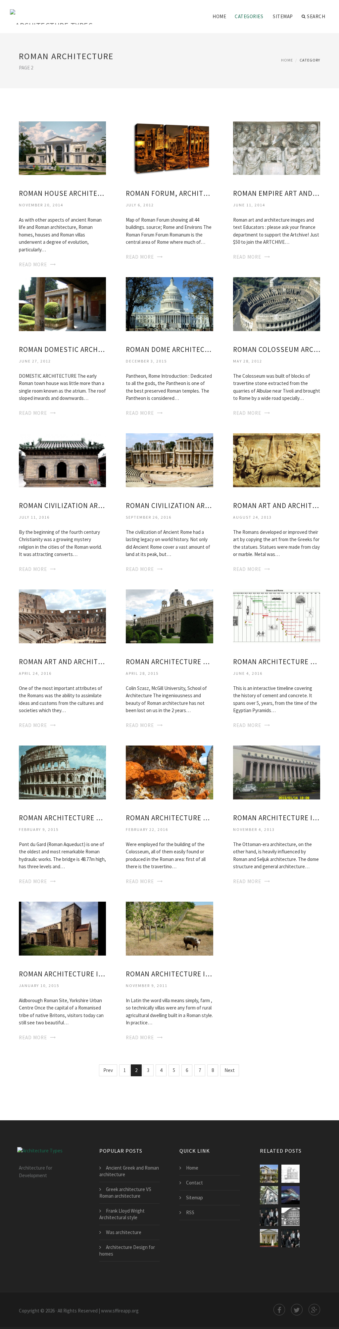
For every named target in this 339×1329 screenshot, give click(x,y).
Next (229, 1070)
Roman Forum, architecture (169, 193)
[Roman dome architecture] (169, 304)
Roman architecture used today (169, 661)
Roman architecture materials (169, 817)
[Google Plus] (314, 1309)
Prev (108, 1070)
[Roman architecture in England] (62, 928)
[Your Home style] (269, 1174)
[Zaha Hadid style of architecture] (290, 1195)
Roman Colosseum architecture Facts (276, 349)
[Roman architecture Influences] (276, 772)
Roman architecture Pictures (62, 817)
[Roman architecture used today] (169, 616)
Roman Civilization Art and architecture (62, 505)
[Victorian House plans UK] (290, 1174)
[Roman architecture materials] (169, 772)
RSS (190, 1212)
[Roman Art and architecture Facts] (62, 616)
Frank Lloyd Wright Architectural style (122, 1214)
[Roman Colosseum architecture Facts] (276, 304)
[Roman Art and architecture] (276, 460)
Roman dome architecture (169, 349)
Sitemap (283, 16)
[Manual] (290, 1217)
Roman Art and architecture (276, 505)
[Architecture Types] (51, 12)
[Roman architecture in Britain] (169, 928)
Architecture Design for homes (127, 1250)
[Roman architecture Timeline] (276, 616)
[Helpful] (269, 1217)
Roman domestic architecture (62, 349)
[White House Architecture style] (269, 1238)
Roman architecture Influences (276, 817)
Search (316, 16)
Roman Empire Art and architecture (276, 193)
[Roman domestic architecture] (62, 304)
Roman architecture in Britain (169, 973)
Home (219, 16)
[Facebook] (279, 1309)
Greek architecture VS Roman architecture (125, 1192)
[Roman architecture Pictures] (62, 772)
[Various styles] (290, 1238)
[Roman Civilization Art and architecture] (62, 460)
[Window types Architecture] (269, 1195)
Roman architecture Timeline (276, 661)
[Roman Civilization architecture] (169, 460)
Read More (33, 264)
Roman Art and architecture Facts (62, 661)
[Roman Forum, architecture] (169, 148)
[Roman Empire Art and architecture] (276, 148)
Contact (194, 1182)
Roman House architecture (62, 193)
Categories (249, 16)
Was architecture (123, 1232)
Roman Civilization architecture (169, 505)
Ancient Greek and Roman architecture (129, 1171)
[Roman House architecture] (62, 148)
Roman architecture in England (62, 973)
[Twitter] (297, 1309)
